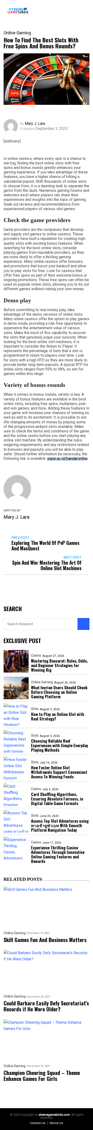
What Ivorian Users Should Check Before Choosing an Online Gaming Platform (59, 692)
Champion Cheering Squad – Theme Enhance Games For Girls (42, 1076)
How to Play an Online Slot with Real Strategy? (57, 716)
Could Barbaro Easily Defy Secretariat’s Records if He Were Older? (46, 1006)
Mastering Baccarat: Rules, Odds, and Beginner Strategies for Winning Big (59, 665)
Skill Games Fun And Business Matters (45, 940)
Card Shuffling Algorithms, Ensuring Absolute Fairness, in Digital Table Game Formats (57, 799)
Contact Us (37, 1123)
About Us (56, 1123)
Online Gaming (17, 32)
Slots (35, 708)
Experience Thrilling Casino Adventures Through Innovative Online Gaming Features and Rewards (57, 854)
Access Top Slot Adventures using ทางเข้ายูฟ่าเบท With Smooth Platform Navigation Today (60, 825)
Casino (36, 655)
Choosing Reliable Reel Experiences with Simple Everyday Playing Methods (59, 745)
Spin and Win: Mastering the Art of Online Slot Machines (47, 565)
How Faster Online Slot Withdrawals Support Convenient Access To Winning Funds (59, 772)
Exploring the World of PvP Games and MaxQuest (45, 545)
